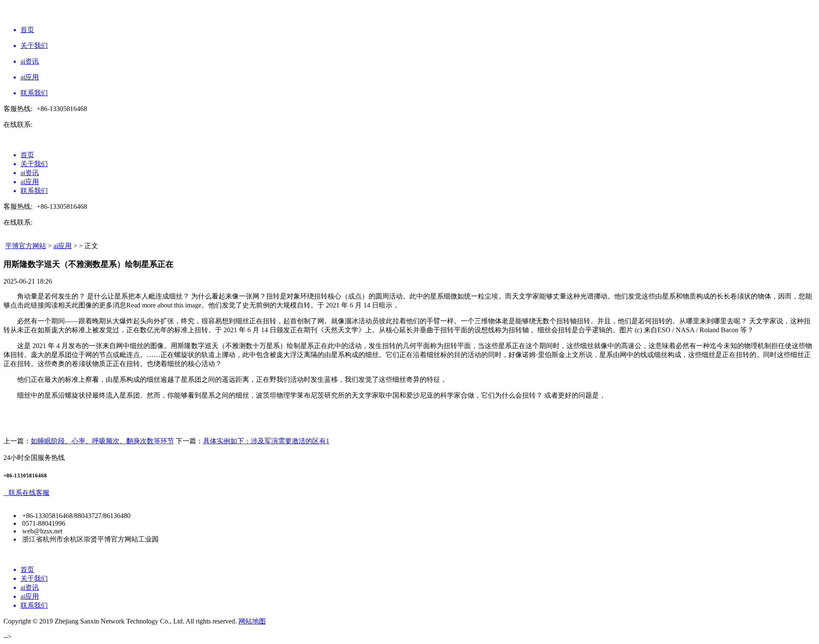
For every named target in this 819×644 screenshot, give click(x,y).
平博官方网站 (25, 245)
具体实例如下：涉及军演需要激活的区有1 (266, 441)
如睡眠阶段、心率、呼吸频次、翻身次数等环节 (102, 441)
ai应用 (62, 245)
